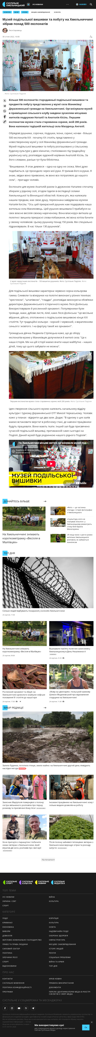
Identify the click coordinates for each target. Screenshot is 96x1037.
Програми (7, 992)
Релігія (52, 953)
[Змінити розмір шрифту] (91, 36)
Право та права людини (15, 944)
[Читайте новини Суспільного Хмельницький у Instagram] (12, 1008)
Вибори (6, 931)
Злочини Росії (10, 957)
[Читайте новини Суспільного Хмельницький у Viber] (26, 1008)
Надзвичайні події (58, 931)
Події (5, 918)
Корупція (53, 918)
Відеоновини (9, 966)
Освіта (52, 927)
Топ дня (53, 966)
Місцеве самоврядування (40, 12)
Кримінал (7, 922)
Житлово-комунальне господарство (22, 940)
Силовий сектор (11, 948)
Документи (55, 987)
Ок (86, 1027)
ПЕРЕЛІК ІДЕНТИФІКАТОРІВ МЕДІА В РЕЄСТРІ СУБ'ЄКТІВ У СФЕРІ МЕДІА (69, 993)
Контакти (7, 979)
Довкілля (7, 935)
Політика (7, 953)
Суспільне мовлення (13, 983)
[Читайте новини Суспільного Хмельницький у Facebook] (5, 1008)
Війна (52, 897)
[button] (4, 100)
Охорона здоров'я (58, 935)
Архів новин (55, 979)
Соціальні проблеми (60, 957)
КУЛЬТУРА (7, 12)
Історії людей (56, 948)
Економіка (8, 927)
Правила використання (61, 983)
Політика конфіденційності (17, 987)
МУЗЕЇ (16, 12)
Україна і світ (9, 901)
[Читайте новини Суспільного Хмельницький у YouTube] (19, 1008)
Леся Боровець (15, 30)
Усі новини (37, 4)
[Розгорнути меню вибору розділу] (28, 4)
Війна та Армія (56, 961)
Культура (57, 12)
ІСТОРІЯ (24, 12)
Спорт (5, 905)
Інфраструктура (57, 940)
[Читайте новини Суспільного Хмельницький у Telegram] (33, 1008)
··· (67, 4)
